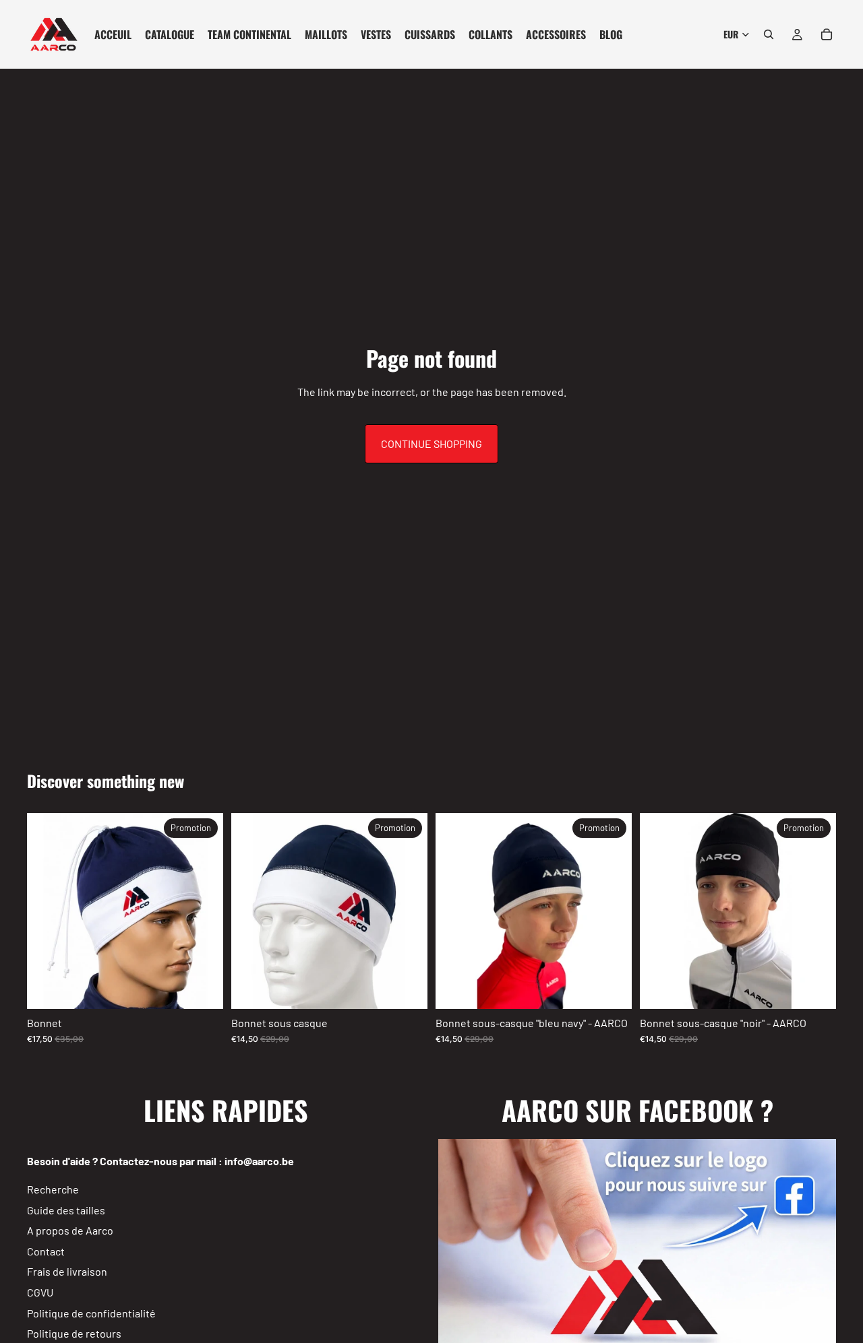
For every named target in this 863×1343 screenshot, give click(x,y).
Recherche (53, 1189)
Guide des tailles (66, 1210)
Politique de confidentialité (91, 1313)
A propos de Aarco (70, 1230)
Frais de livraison (67, 1272)
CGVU (40, 1292)
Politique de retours (74, 1333)
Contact (46, 1251)
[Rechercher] (768, 34)
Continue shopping (431, 443)
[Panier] (826, 34)
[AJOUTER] (202, 989)
